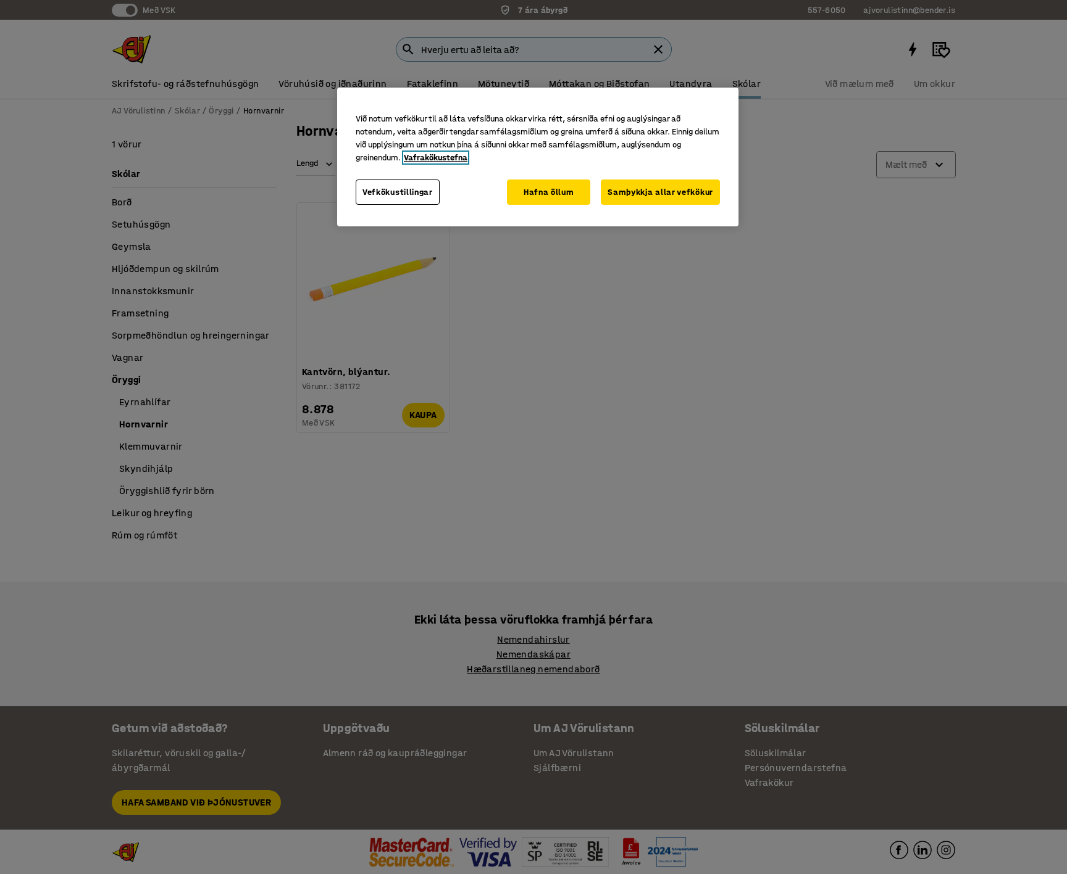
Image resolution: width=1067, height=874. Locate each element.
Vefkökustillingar (397, 192)
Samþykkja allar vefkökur (660, 192)
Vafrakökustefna (435, 157)
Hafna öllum (549, 192)
